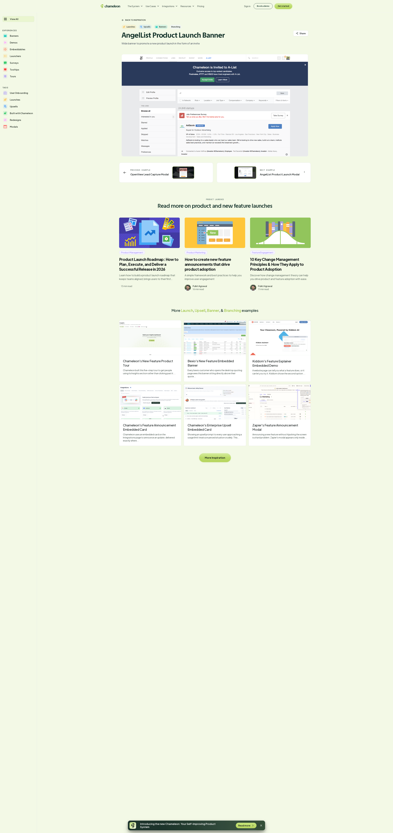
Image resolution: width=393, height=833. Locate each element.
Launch (187, 310)
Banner (213, 310)
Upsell (200, 310)
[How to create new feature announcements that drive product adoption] (215, 233)
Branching (232, 310)
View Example (150, 337)
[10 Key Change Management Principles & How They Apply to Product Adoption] (280, 233)
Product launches (215, 199)
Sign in (247, 6)
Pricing (200, 6)
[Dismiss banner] (261, 825)
